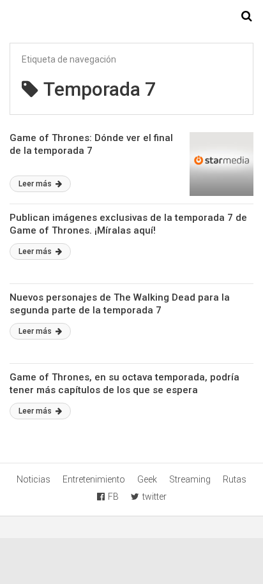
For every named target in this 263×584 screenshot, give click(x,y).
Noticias (33, 479)
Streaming (190, 479)
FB (113, 496)
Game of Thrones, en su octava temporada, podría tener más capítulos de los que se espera (124, 383)
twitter (154, 496)
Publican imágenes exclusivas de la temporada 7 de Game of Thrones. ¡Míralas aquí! (128, 224)
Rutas (234, 479)
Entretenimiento (94, 479)
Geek (147, 479)
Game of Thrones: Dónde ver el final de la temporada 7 (91, 144)
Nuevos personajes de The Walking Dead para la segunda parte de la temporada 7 (120, 304)
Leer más (36, 183)
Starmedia (131, 16)
